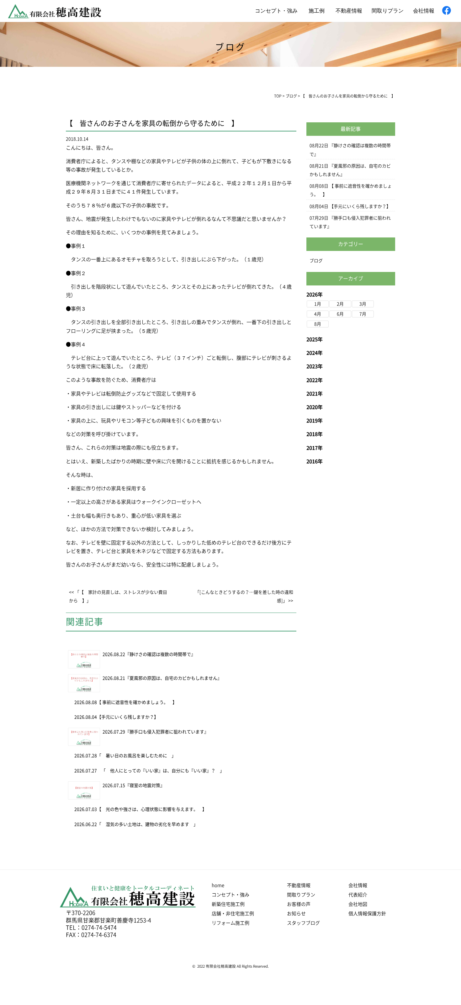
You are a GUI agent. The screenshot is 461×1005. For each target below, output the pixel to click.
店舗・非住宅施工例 (233, 913)
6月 (340, 314)
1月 (317, 304)
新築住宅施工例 (228, 904)
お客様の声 (298, 904)
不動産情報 (349, 10)
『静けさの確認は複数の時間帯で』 (160, 654)
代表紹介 (357, 894)
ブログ (316, 260)
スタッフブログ (303, 923)
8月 (317, 324)
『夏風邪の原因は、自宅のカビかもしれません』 (173, 678)
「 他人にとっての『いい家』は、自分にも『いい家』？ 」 (160, 770)
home (218, 885)
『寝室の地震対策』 (145, 785)
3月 (362, 304)
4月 (317, 314)
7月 (362, 314)
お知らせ (296, 913)
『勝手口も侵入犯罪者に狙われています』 (167, 732)
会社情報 (423, 10)
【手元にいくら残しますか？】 (127, 717)
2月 (340, 304)
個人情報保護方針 (367, 913)
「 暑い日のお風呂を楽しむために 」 (138, 755)
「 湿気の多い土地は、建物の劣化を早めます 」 (147, 824)
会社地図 (357, 904)
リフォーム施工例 (230, 923)
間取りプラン (388, 10)
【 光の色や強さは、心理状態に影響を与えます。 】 (152, 809)
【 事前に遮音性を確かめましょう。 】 (137, 702)
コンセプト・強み (276, 10)
